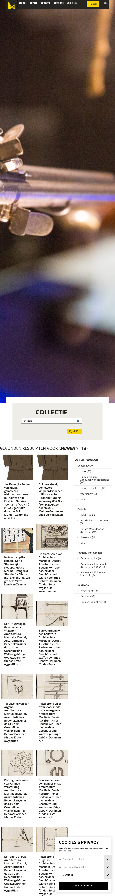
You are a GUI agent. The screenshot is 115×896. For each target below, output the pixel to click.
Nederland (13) (89, 591)
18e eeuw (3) (88, 537)
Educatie (45, 3)
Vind (75, 431)
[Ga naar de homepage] (11, 5)
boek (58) (86, 471)
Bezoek (22, 3)
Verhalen (72, 3)
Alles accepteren (83, 885)
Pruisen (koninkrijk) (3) (93, 602)
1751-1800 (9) (88, 515)
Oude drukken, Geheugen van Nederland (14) (94, 480)
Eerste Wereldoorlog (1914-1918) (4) (92, 530)
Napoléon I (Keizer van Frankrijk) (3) (93, 574)
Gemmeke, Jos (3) (91, 558)
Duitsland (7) (88, 596)
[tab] (107, 859)
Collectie (59, 3)
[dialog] (83, 864)
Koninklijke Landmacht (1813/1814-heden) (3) (94, 565)
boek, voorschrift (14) (93, 488)
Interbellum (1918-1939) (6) (94, 522)
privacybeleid (65, 851)
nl (105, 3)
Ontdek (33, 3)
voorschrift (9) (89, 494)
